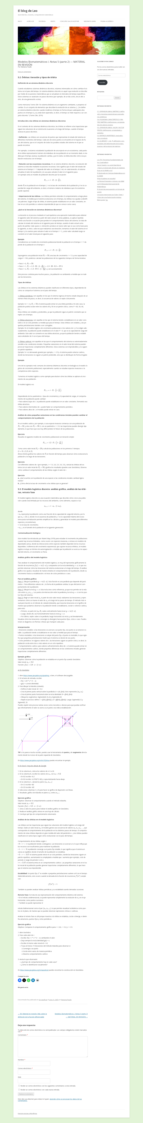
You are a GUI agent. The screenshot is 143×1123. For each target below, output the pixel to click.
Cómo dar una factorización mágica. (109, 197)
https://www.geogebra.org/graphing (36, 675)
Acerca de (30, 21)
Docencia (42, 21)
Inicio (20, 21)
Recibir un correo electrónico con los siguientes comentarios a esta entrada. (48, 1086)
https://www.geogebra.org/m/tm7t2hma (34, 760)
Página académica (107, 21)
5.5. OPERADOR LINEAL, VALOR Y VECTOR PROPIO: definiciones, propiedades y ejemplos (110, 130)
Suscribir (102, 82)
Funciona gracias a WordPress (27, 1113)
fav (107, 200)
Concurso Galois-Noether (69, 21)
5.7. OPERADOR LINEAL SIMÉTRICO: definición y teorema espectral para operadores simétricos (111, 114)
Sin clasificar (43, 1000)
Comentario (23, 1035)
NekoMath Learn (90, 21)
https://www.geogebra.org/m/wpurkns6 (34, 970)
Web (19, 1077)
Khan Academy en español (106, 179)
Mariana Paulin (66, 1000)
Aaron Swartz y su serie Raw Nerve (109, 165)
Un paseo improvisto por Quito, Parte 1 (110, 195)
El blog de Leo (27, 11)
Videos (52, 21)
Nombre (21, 1060)
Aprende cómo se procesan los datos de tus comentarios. (50, 1100)
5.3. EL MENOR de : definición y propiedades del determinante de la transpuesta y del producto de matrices (110, 143)
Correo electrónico (25, 1068)
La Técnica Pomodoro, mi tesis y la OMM (110, 181)
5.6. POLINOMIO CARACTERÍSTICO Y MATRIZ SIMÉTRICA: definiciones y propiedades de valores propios (111, 122)
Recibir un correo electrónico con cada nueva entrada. (40, 1090)
